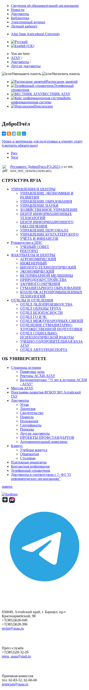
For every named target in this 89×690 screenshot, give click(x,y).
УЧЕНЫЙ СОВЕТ (34, 247)
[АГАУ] (12, 502)
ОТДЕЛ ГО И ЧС (33, 317)
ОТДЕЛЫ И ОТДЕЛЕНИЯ (32, 300)
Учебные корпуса (33, 450)
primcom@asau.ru (15, 684)
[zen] (5, 502)
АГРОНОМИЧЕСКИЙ (38, 259)
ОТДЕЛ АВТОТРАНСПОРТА (44, 350)
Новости (17, 10)
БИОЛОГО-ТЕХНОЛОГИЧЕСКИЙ (48, 267)
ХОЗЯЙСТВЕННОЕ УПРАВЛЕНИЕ (49, 210)
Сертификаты (31, 425)
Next (14, 157)
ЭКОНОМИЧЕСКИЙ (37, 271)
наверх (7, 486)
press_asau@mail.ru (16, 656)
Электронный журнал (28, 22)
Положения (29, 421)
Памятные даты (32, 372)
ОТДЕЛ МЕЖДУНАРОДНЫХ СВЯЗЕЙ (51, 321)
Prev (14, 153)
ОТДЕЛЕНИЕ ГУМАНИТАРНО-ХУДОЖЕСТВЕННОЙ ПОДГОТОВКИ (51, 327)
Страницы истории (26, 367)
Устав (24, 405)
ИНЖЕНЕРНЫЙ (33, 263)
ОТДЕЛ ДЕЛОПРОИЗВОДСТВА (46, 304)
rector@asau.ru (13, 628)
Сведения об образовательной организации (45, 6)
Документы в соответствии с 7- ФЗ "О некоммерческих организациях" (41, 477)
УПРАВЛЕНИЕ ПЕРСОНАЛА (44, 230)
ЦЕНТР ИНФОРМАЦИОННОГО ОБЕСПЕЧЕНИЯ (46, 224)
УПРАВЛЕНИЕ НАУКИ (39, 206)
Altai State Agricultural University (35, 34)
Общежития (29, 454)
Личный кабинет (24, 26)
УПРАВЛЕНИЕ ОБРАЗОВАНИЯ (46, 201)
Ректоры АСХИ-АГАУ (37, 376)
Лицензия (27, 409)
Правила (27, 417)
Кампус (17, 446)
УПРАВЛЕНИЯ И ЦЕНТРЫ (33, 189)
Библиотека (20, 18)
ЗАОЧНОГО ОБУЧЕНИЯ (40, 284)
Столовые (28, 458)
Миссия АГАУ (22, 388)
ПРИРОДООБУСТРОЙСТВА (43, 280)
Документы (20, 14)
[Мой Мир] (24, 134)
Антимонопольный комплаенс (44, 442)
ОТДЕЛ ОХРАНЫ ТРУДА (40, 308)
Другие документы (35, 433)
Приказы (27, 429)
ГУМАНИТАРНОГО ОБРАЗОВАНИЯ (50, 288)
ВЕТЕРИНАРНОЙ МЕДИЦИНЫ (46, 276)
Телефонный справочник (30, 470)
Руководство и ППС (26, 243)
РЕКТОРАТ (29, 251)
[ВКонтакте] (4, 134)
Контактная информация (30, 466)
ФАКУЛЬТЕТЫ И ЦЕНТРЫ (33, 255)
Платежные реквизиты (29, 462)
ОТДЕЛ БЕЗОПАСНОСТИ (41, 313)
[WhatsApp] (19, 134)
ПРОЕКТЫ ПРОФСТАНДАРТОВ (47, 437)
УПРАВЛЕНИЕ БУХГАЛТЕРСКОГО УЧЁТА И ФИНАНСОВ (49, 236)
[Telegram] (14, 134)
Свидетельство (31, 413)
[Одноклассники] (9, 134)
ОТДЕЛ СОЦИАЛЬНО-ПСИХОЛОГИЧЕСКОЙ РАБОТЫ (47, 335)
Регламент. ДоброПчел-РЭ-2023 (35, 167)
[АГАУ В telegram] (44, 588)
